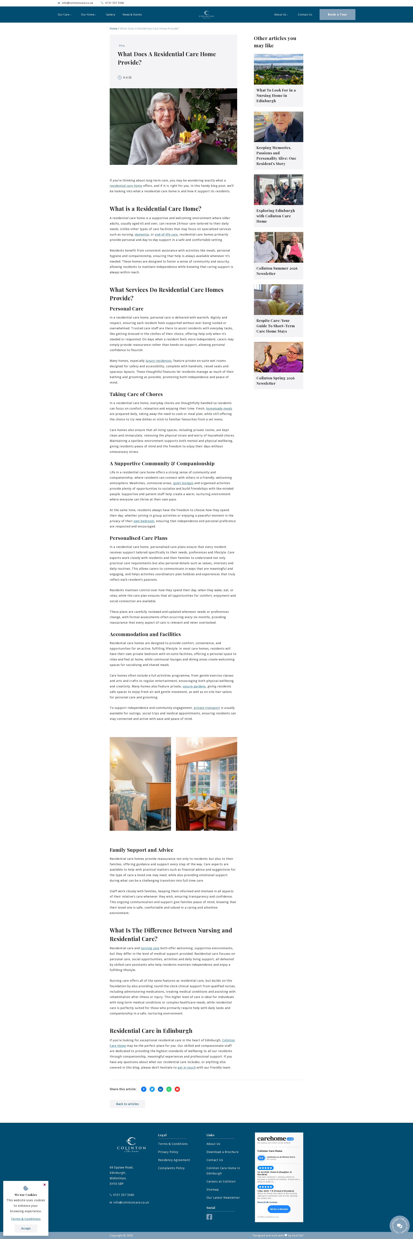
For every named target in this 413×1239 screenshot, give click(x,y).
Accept (26, 1228)
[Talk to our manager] (400, 1226)
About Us (213, 1144)
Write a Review (279, 1209)
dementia (142, 234)
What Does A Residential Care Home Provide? (149, 28)
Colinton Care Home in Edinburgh (223, 1170)
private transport (207, 708)
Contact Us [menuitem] (305, 14)
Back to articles (127, 1104)
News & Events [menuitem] (132, 14)
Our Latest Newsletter (223, 1197)
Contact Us (214, 1160)
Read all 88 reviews (267, 1202)
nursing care (150, 948)
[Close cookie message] (44, 1185)
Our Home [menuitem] (88, 14)
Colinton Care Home (269, 1151)
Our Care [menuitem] (64, 14)
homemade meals (219, 408)
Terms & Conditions (173, 1144)
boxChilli (297, 1235)
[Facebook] (209, 1218)
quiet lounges (183, 483)
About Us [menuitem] (280, 14)
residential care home (126, 186)
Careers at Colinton (220, 1181)
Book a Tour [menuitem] (337, 14)
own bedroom (144, 521)
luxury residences (159, 361)
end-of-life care (166, 234)
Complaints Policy (171, 1168)
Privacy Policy (168, 1152)
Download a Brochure (222, 1152)
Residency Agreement (174, 1160)
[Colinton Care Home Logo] (206, 14)
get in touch (187, 1067)
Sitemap (212, 1189)
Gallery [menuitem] (110, 14)
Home (113, 28)
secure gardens (194, 686)
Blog (122, 45)
